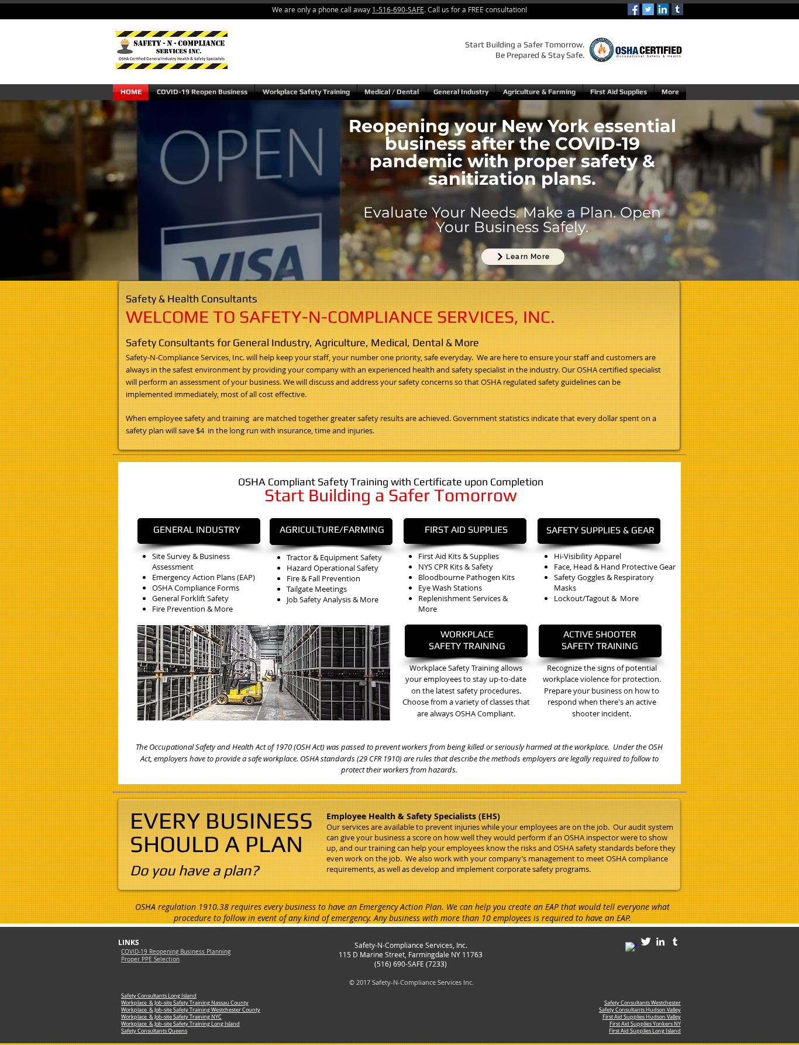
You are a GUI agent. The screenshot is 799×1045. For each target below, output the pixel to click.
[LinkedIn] (663, 9)
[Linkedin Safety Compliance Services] (660, 941)
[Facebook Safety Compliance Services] (631, 948)
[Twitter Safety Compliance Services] (646, 941)
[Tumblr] (677, 9)
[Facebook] (633, 9)
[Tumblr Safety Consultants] (675, 941)
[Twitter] (648, 9)
